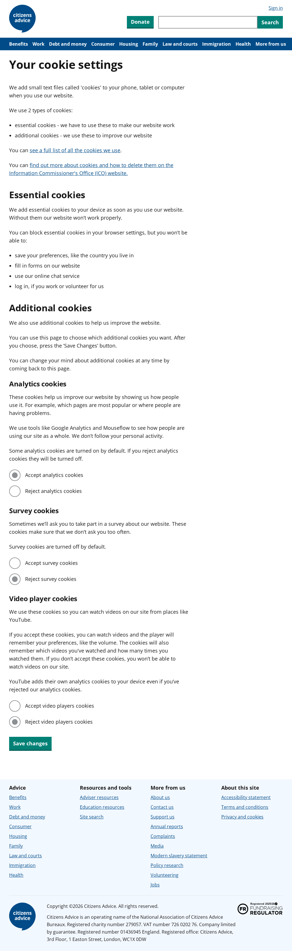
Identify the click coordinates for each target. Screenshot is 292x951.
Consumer (103, 44)
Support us (163, 817)
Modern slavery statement (179, 855)
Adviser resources (99, 797)
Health (243, 44)
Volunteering (165, 875)
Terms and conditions (244, 807)
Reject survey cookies (50, 578)
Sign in (276, 8)
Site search (92, 817)
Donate (140, 21)
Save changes (30, 743)
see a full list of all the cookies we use (75, 150)
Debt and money (68, 44)
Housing (128, 44)
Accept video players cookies (59, 705)
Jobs (155, 885)
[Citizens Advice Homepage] (23, 19)
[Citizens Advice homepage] (23, 916)
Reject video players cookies (59, 721)
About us (160, 797)
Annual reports (167, 826)
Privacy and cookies (242, 817)
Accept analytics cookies (54, 475)
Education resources (102, 807)
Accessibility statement (246, 797)
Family (150, 44)
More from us (271, 44)
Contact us (162, 807)
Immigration (216, 44)
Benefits (18, 44)
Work (38, 44)
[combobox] (207, 22)
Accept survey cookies (51, 562)
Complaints (163, 836)
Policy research (167, 865)
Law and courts (180, 44)
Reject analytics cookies (53, 490)
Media (157, 846)
